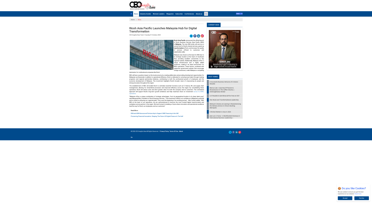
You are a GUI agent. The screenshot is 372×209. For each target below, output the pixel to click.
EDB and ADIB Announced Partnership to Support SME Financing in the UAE (155, 113)
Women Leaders (158, 14)
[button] (131, 14)
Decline (361, 198)
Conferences (189, 14)
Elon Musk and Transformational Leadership (224, 100)
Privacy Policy (164, 131)
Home (133, 19)
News (136, 14)
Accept (345, 198)
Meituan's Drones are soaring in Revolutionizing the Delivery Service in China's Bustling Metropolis (225, 106)
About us (199, 14)
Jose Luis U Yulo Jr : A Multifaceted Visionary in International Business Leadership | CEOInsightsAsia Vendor (225, 118)
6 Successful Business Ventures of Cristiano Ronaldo (224, 83)
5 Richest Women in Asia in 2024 (220, 112)
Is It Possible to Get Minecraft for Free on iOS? (224, 96)
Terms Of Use (173, 131)
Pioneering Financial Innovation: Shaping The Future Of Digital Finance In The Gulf (157, 116)
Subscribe (179, 14)
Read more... (358, 194)
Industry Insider (145, 14)
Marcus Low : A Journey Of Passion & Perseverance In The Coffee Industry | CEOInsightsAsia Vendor (222, 90)
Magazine (170, 14)
